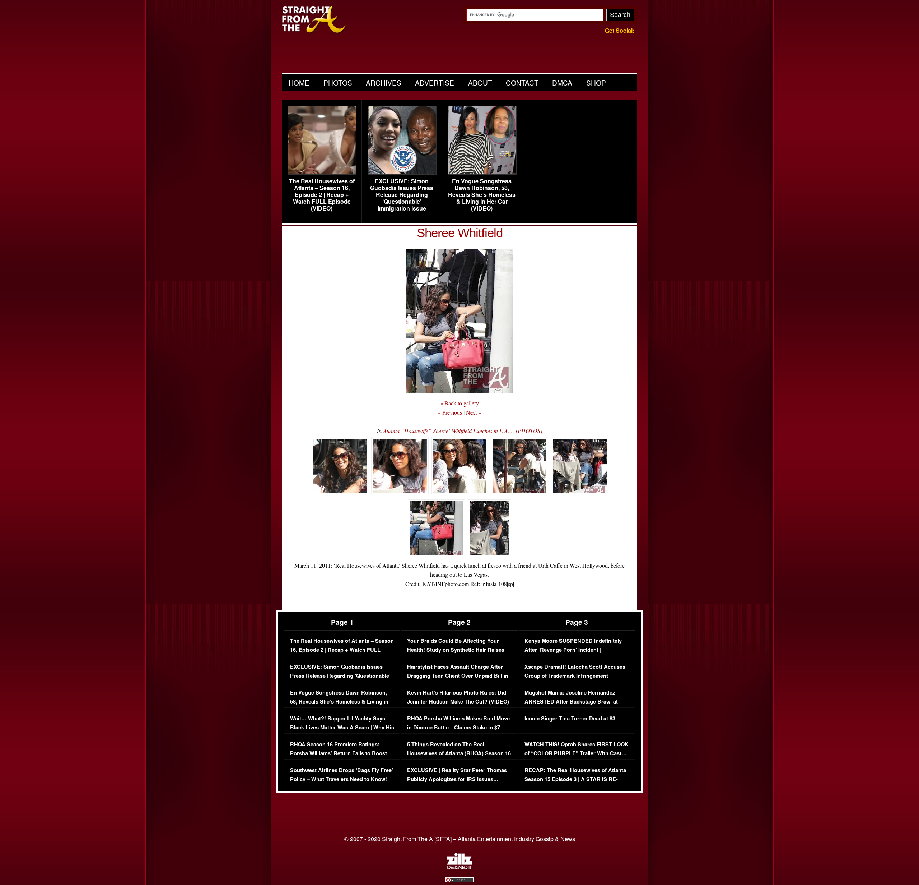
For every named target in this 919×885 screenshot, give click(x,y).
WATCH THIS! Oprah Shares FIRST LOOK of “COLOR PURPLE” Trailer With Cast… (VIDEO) (576, 753)
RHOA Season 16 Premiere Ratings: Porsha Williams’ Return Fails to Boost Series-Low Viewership (338, 753)
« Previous (450, 412)
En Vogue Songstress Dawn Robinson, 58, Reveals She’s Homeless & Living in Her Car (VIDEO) (482, 195)
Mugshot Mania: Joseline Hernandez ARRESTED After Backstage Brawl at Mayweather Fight (571, 702)
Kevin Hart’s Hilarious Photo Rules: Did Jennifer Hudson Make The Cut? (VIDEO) (458, 697)
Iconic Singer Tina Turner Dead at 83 (569, 718)
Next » (473, 412)
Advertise (434, 82)
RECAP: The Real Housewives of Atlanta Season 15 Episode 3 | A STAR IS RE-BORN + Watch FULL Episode (575, 779)
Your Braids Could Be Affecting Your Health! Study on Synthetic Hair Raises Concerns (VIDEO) (455, 650)
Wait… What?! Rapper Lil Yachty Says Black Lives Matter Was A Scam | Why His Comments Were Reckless (342, 728)
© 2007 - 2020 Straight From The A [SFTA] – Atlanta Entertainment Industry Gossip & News (459, 839)
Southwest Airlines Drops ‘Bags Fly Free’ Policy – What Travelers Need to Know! (341, 774)
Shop (596, 82)
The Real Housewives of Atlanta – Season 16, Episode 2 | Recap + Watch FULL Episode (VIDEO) (322, 195)
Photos (337, 82)
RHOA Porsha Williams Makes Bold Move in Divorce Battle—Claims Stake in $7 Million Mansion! (458, 728)
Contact (522, 82)
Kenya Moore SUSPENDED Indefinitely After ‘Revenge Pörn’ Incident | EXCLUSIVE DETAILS (573, 650)
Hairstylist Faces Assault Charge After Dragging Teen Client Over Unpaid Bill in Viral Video (457, 676)
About (480, 82)
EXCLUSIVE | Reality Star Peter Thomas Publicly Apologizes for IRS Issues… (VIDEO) (457, 779)
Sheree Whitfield (460, 233)
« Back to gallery (459, 403)
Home (299, 82)
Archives (383, 82)
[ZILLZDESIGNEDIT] (459, 867)
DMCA (562, 82)
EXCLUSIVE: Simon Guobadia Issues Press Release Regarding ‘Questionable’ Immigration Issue (401, 195)
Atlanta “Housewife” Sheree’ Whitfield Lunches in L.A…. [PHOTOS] (462, 430)
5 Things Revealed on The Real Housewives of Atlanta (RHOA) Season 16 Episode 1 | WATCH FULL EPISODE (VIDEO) (459, 758)
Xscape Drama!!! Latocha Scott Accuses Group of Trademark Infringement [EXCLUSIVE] (574, 676)
